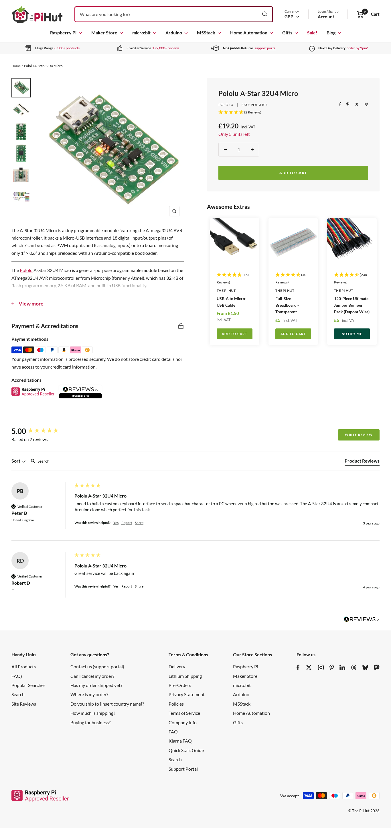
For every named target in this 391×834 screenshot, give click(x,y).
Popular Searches (28, 685)
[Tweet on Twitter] (356, 104)
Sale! (312, 32)
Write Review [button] (359, 434)
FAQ (173, 731)
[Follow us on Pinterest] (331, 667)
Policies (176, 703)
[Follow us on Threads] (354, 667)
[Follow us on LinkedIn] (342, 667)
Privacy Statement (187, 694)
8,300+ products (67, 48)
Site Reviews (23, 703)
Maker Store (104, 32)
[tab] (362, 462)
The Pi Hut (226, 290)
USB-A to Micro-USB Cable (231, 302)
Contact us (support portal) (97, 666)
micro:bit (141, 32)
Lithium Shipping (185, 676)
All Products (23, 666)
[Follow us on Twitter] (308, 667)
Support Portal (183, 769)
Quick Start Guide (186, 750)
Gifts (287, 32)
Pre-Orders (180, 685)
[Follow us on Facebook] (298, 667)
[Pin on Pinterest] (347, 104)
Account (326, 16)
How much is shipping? (92, 713)
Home (16, 66)
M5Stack (206, 32)
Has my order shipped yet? (96, 685)
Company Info (183, 722)
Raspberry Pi (63, 32)
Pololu (225, 105)
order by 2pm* (357, 48)
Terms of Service (184, 713)
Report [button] (126, 522)
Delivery (177, 666)
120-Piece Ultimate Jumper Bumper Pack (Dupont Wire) (352, 305)
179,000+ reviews (165, 48)
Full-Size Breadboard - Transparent (287, 305)
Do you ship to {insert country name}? (107, 703)
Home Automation (248, 32)
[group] (41, 431)
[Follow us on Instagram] (321, 667)
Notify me (352, 334)
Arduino (173, 32)
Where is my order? (89, 694)
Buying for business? (90, 722)
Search (18, 694)
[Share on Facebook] (340, 104)
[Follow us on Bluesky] (365, 667)
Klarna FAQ (180, 740)
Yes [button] (116, 522)
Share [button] (139, 522)
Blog (331, 32)
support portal (265, 48)
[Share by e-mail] (366, 104)
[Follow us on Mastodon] (377, 667)
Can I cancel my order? (92, 676)
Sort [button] (16, 460)
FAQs (17, 676)
